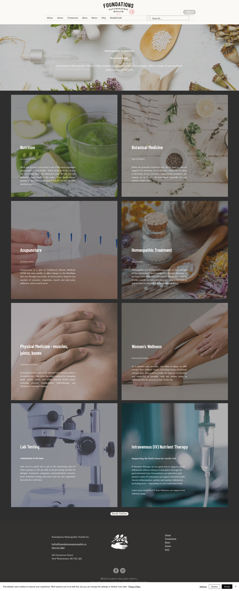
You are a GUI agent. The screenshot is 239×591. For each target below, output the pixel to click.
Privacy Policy (134, 586)
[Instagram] (122, 570)
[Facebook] (116, 570)
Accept (227, 586)
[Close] (235, 586)
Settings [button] (203, 586)
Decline (214, 586)
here (143, 493)
